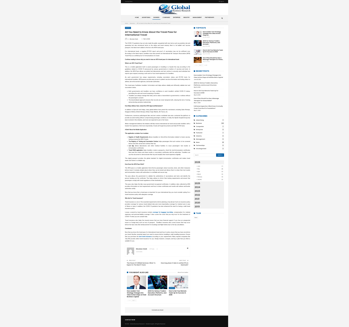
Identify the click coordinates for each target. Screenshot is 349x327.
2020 (197, 202)
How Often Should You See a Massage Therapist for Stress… (213, 58)
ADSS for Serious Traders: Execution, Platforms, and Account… (211, 42)
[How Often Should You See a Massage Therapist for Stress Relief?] (198, 60)
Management (197, 17)
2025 (197, 183)
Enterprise (176, 17)
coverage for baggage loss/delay (163, 212)
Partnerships (209, 17)
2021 (197, 198)
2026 (197, 162)
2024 (197, 187)
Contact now (128, 1)
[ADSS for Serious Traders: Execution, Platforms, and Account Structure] (157, 282)
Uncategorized (201, 149)
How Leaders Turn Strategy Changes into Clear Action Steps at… (212, 33)
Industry (186, 17)
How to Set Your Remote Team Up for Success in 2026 (213, 51)
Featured (199, 133)
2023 (197, 191)
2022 (197, 195)
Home (137, 17)
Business (156, 17)
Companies (166, 17)
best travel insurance (145, 236)
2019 (197, 206)
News (198, 142)
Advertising (146, 17)
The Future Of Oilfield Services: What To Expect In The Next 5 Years (141, 264)
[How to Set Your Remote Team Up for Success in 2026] (178, 282)
